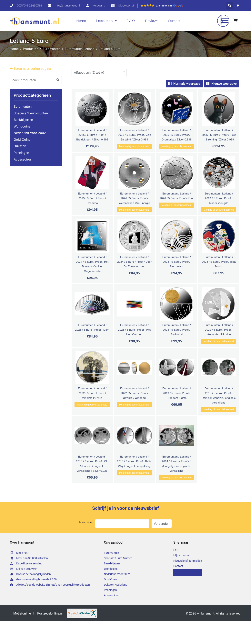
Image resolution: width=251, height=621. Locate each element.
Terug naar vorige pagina (32, 69)
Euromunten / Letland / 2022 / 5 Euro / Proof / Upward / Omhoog (134, 393)
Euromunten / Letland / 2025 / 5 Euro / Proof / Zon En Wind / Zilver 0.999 (134, 134)
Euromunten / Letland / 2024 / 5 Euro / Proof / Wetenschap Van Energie (134, 198)
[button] (161, 5)
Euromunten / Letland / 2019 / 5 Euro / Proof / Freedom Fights (176, 393)
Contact (174, 21)
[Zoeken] (58, 79)
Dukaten (20, 146)
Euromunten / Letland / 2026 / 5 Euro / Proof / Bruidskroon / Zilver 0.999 (92, 134)
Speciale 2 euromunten (31, 113)
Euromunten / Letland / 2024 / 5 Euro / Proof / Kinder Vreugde (219, 198)
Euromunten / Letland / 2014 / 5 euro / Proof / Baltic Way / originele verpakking (134, 461)
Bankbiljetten (23, 120)
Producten (104, 21)
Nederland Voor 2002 (30, 133)
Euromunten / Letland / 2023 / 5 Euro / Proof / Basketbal (176, 329)
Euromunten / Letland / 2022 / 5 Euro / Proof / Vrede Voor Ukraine (219, 329)
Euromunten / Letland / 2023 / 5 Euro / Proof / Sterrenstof (176, 261)
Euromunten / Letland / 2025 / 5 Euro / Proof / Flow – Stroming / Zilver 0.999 (219, 134)
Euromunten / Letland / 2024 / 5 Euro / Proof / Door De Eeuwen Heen (134, 261)
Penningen (21, 153)
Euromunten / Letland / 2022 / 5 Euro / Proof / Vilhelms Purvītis (92, 393)
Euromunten (23, 106)
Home (81, 21)
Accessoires (23, 159)
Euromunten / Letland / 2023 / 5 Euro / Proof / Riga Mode (219, 261)
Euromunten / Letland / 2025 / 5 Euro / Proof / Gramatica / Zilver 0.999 (177, 134)
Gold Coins (22, 139)
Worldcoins (22, 126)
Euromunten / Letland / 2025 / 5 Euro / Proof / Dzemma (92, 198)
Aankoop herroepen (188, 572)
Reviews (151, 21)
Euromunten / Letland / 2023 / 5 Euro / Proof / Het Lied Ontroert (134, 329)
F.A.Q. (130, 21)
